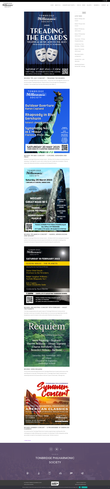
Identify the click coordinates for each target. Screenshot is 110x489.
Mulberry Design (82, 484)
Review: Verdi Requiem (33, 369)
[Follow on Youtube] (57, 449)
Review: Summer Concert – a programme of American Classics (46, 428)
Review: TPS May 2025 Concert (80, 19)
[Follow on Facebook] (51, 449)
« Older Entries (27, 440)
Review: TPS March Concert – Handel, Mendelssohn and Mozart (45, 235)
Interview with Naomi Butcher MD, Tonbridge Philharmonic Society (80, 65)
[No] (108, 487)
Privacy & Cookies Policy (81, 482)
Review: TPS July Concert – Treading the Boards (44, 78)
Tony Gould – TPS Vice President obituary (80, 40)
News (83, 5)
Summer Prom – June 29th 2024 (79, 60)
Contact (103, 5)
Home (52, 5)
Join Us (79, 5)
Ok (79, 487)
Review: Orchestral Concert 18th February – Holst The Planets (45, 308)
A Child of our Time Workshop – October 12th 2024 (79, 45)
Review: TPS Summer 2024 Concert (79, 50)
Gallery (89, 5)
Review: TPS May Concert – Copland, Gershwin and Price (45, 156)
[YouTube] (106, 1)
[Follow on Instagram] (61, 449)
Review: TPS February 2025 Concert (79, 29)
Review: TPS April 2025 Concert (80, 24)
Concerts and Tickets (68, 5)
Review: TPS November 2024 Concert (80, 35)
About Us (57, 5)
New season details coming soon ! (79, 55)
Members (96, 5)
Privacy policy (84, 487)
